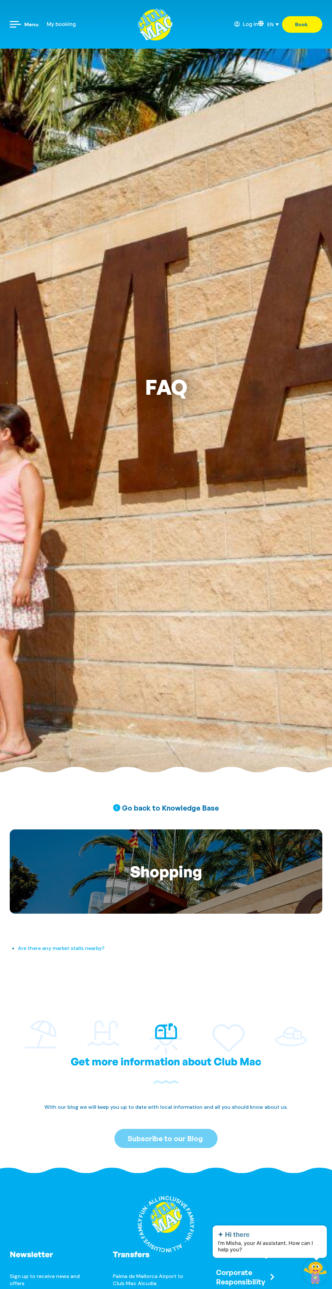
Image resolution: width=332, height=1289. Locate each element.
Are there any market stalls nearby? (61, 948)
